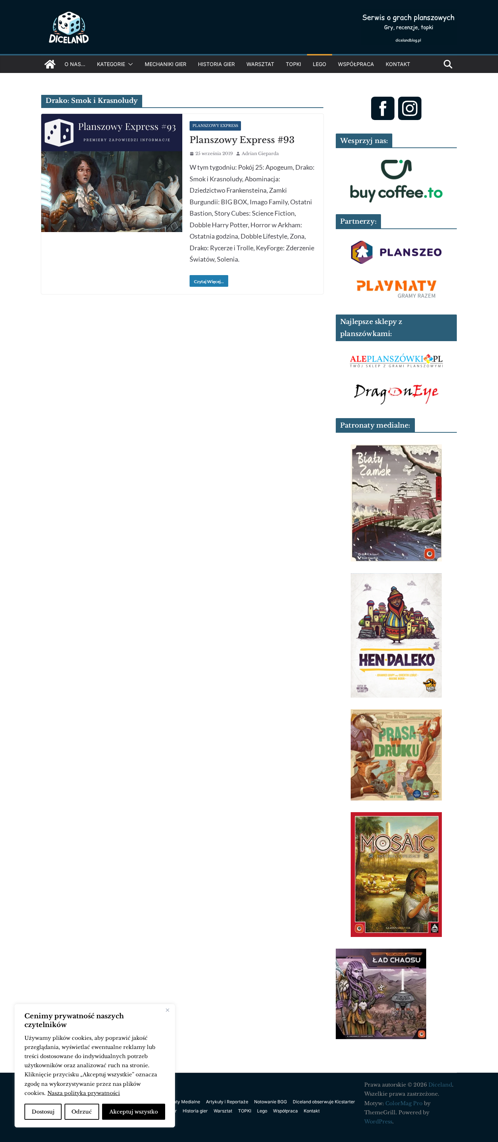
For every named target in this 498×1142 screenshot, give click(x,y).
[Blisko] (167, 1010)
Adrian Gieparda (260, 153)
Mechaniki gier (165, 64)
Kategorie (111, 64)
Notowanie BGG (270, 1101)
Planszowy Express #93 (242, 140)
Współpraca (356, 64)
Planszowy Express (215, 125)
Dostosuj (43, 1111)
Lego (319, 64)
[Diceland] (50, 64)
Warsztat (260, 64)
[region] (95, 1065)
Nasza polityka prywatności (83, 1093)
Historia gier (216, 64)
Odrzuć (81, 1111)
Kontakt (398, 64)
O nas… (75, 64)
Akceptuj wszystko (133, 1111)
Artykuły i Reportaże (227, 1101)
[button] (129, 64)
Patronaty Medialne (180, 1101)
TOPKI (293, 64)
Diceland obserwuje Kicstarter (324, 1101)
